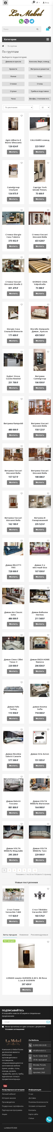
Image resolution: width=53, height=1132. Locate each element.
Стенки (13, 84)
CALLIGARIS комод (39, 140)
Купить (14, 152)
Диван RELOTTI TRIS (13, 566)
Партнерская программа (12, 1110)
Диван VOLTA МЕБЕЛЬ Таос (40, 849)
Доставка (32, 1098)
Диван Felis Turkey (13, 707)
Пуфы (39, 76)
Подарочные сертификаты (13, 1106)
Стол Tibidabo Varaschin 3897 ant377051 (39, 912)
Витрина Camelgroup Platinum (40, 378)
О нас (31, 1094)
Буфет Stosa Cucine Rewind (13, 377)
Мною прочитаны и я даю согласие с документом (25, 1027)
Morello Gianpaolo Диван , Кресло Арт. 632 (39, 331)
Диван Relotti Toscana (13, 802)
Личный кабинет (9, 1094)
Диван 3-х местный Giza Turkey (40, 567)
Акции (4, 1114)
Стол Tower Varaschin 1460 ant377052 (13, 912)
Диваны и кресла (13, 61)
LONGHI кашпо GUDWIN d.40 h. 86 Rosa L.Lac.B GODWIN (26, 979)
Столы (40, 84)
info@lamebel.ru (39, 1050)
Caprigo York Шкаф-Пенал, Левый (40, 189)
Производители (8, 1102)
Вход (46, 2)
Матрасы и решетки (40, 69)
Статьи (31, 1118)
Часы (13, 99)
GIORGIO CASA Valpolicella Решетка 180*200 (40, 284)
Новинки (23, 934)
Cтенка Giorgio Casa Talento (13, 235)
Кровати (13, 69)
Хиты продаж (10, 934)
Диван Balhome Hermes (40, 613)
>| (35, 870)
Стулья (13, 91)
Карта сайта (33, 1114)
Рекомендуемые (39, 934)
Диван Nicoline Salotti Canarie (13, 755)
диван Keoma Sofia (40, 707)
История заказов (9, 1098)
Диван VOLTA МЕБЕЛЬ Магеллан (39, 802)
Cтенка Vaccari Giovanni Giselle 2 (13, 282)
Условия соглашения (37, 1106)
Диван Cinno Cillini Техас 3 (13, 660)
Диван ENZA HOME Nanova (39, 660)
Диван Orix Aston (40, 754)
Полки (13, 76)
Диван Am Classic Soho (13, 613)
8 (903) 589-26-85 (39, 1045)
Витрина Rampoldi (13, 423)
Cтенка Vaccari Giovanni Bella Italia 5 (40, 237)
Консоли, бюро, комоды (39, 61)
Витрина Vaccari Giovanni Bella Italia (39, 426)
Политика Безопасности (38, 1102)
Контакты (32, 1110)
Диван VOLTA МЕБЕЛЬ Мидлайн (13, 849)
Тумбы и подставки (40, 91)
